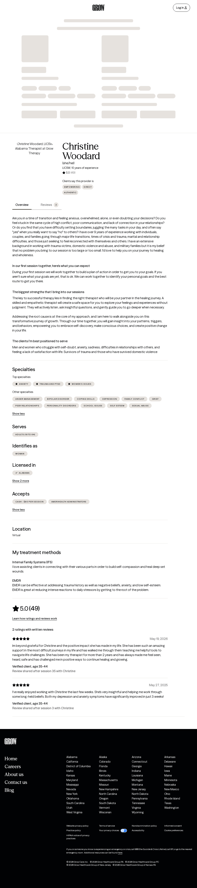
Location (21, 529)
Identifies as (24, 446)
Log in (180, 7)
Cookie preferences (173, 830)
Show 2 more (20, 481)
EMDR (16, 580)
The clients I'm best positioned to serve (40, 341)
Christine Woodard (81, 151)
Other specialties (22, 392)
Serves (19, 426)
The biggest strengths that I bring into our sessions (48, 292)
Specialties (23, 369)
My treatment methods (36, 552)
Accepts (20, 494)
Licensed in (24, 465)
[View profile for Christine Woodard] (34, 163)
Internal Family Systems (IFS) (32, 562)
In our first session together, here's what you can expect (51, 266)
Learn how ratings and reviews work (34, 618)
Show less (18, 413)
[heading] (26, 608)
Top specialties (21, 377)
